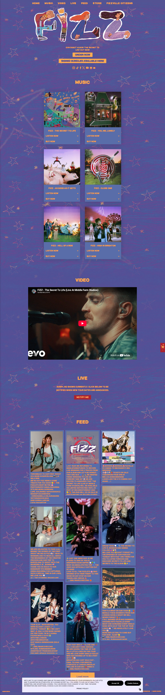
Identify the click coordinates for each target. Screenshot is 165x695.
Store (97, 3)
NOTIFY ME (82, 397)
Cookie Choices (156, 691)
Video (62, 3)
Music (49, 3)
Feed (84, 3)
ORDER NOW (82, 55)
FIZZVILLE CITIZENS (120, 3)
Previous (31, 323)
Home (36, 3)
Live (73, 3)
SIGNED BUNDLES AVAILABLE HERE (82, 61)
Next (134, 323)
